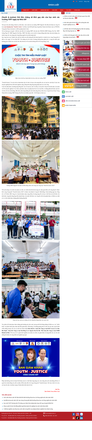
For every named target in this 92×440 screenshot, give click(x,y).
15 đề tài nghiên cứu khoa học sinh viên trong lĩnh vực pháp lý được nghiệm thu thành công (28, 409)
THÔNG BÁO (77, 10)
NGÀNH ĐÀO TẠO (45, 10)
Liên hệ (80, 1)
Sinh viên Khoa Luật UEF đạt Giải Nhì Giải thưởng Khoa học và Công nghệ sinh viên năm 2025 (28, 397)
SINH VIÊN (54, 10)
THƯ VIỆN (68, 10)
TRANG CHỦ (26, 10)
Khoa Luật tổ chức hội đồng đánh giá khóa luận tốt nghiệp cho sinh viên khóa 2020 (26, 406)
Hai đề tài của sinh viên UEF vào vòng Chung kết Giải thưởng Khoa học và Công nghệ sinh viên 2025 (30, 400)
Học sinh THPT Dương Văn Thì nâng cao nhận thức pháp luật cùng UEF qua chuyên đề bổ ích (28, 403)
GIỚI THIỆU (34, 10)
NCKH (61, 10)
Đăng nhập (86, 1)
